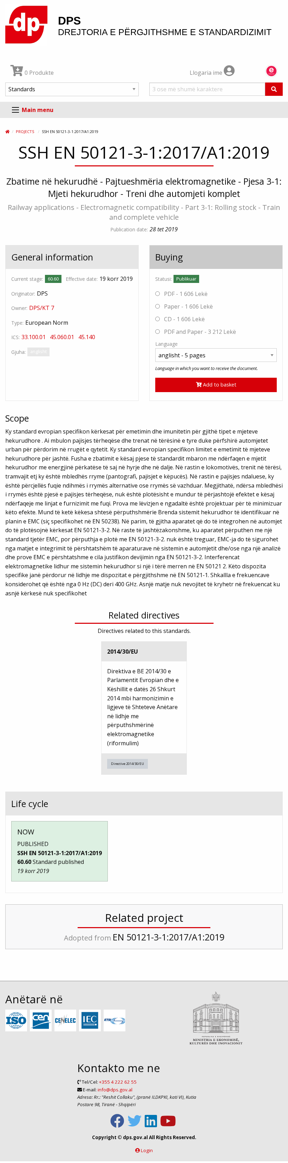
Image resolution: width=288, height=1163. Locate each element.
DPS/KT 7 (41, 308)
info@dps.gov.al (115, 1089)
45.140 (86, 337)
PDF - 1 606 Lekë (185, 294)
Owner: (19, 308)
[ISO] (17, 1021)
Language (166, 344)
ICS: (15, 337)
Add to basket (219, 384)
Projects (25, 131)
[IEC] (91, 1021)
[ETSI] (115, 1021)
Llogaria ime (207, 73)
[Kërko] (274, 89)
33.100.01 (33, 337)
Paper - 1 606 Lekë (188, 306)
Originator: (23, 293)
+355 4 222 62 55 (118, 1082)
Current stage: (27, 279)
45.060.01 (62, 337)
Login (147, 1150)
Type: (17, 322)
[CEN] (41, 1021)
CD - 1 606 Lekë (184, 319)
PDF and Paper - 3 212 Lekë (199, 332)
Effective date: (82, 279)
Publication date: (129, 229)
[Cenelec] (66, 1021)
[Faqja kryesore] (7, 131)
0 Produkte (38, 73)
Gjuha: (18, 352)
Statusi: (163, 279)
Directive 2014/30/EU (127, 763)
